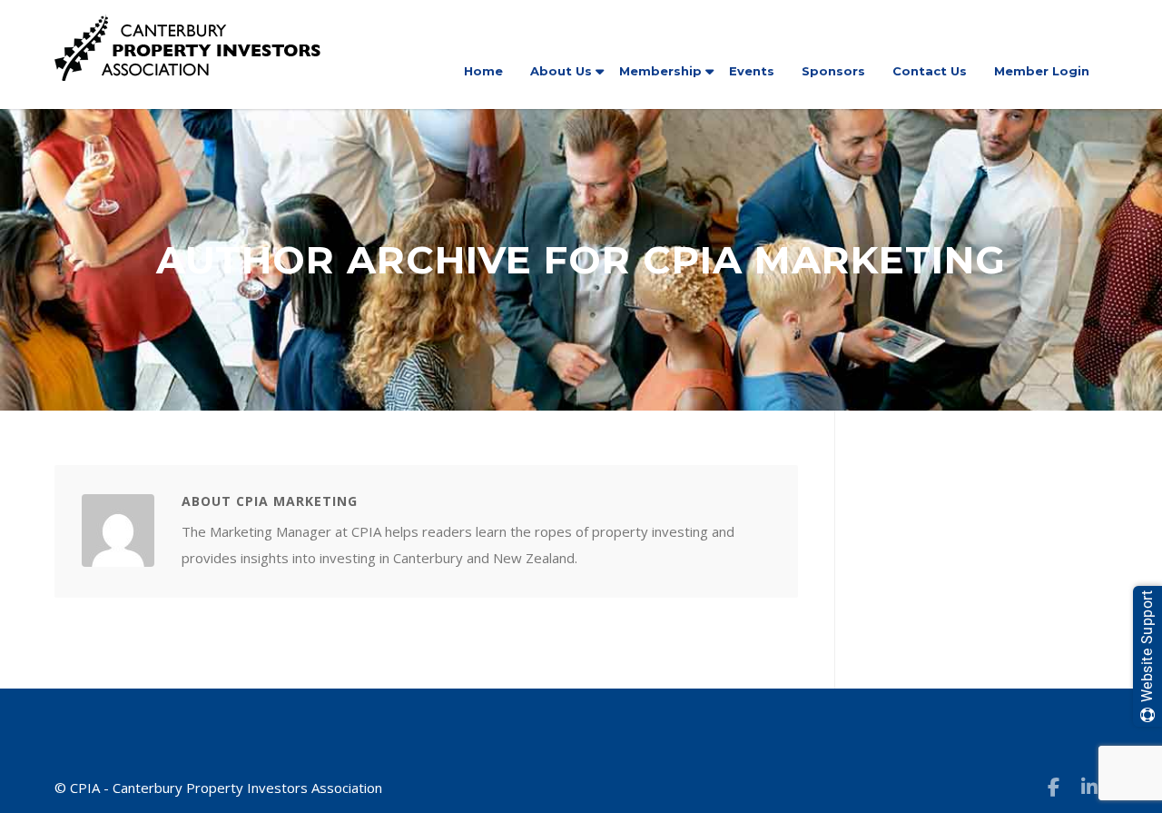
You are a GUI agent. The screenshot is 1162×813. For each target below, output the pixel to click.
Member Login (1041, 71)
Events (751, 71)
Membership (660, 71)
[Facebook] (1053, 786)
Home (483, 71)
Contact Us (929, 71)
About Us (561, 71)
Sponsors (833, 71)
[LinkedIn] (1089, 786)
